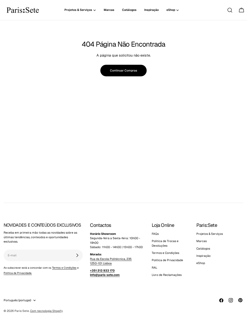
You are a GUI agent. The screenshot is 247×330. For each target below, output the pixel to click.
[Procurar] (230, 10)
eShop (200, 263)
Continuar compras (123, 70)
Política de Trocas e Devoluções (165, 243)
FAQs (155, 234)
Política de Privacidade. (18, 273)
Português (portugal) (17, 300)
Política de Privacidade (167, 260)
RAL (154, 268)
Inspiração (203, 256)
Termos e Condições (64, 267)
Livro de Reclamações (167, 275)
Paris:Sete (21, 311)
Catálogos (203, 249)
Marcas (201, 241)
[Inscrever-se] (77, 255)
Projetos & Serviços (209, 234)
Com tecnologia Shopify (46, 311)
